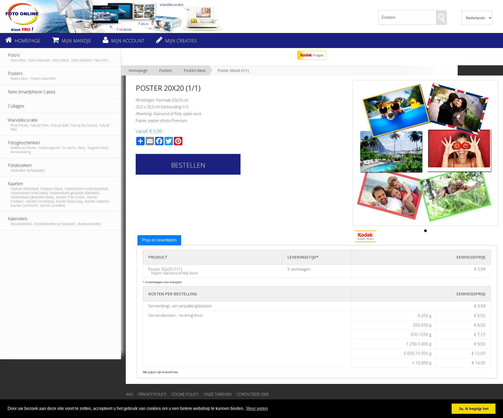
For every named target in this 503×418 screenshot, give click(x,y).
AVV (129, 394)
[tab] (159, 240)
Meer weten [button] (257, 408)
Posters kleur (195, 70)
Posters (165, 70)
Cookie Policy (184, 394)
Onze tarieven (217, 394)
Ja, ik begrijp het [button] (474, 408)
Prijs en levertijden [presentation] (159, 240)
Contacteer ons (253, 394)
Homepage (138, 70)
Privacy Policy (152, 394)
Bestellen (188, 164)
